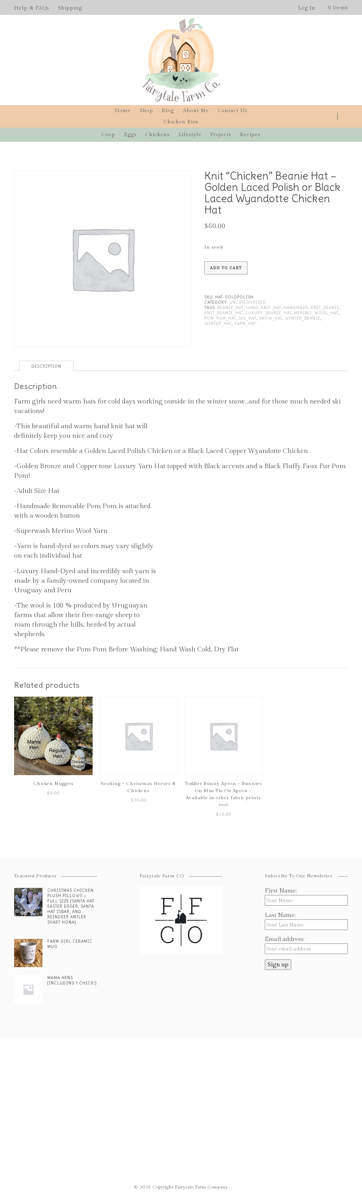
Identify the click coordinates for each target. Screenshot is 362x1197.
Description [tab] (46, 366)
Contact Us (232, 111)
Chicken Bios (181, 122)
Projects (220, 135)
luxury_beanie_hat (269, 312)
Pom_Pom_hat (220, 318)
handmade (296, 307)
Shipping (70, 8)
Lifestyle (190, 135)
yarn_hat (245, 323)
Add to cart (226, 267)
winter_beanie (302, 318)
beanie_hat (230, 307)
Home (123, 111)
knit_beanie (325, 307)
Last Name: (280, 915)
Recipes (250, 135)
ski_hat (247, 318)
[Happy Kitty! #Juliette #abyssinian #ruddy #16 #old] (150, 1084)
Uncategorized (247, 302)
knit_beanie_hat (223, 312)
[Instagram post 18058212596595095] (211, 1070)
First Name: (281, 890)
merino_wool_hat (316, 312)
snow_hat (270, 318)
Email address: (284, 939)
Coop (108, 135)
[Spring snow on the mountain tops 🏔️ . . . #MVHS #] (29, 1089)
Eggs (130, 135)
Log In (306, 8)
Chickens (157, 135)
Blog (168, 111)
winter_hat (218, 323)
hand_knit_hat (263, 307)
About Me (196, 111)
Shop (146, 111)
